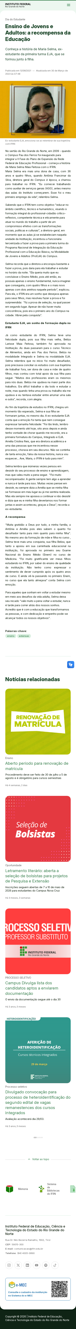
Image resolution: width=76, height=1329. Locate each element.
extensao (24, 635)
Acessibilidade (72, 4)
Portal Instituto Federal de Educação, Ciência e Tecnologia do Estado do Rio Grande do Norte (22, 5)
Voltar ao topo (40, 1159)
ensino (10, 635)
